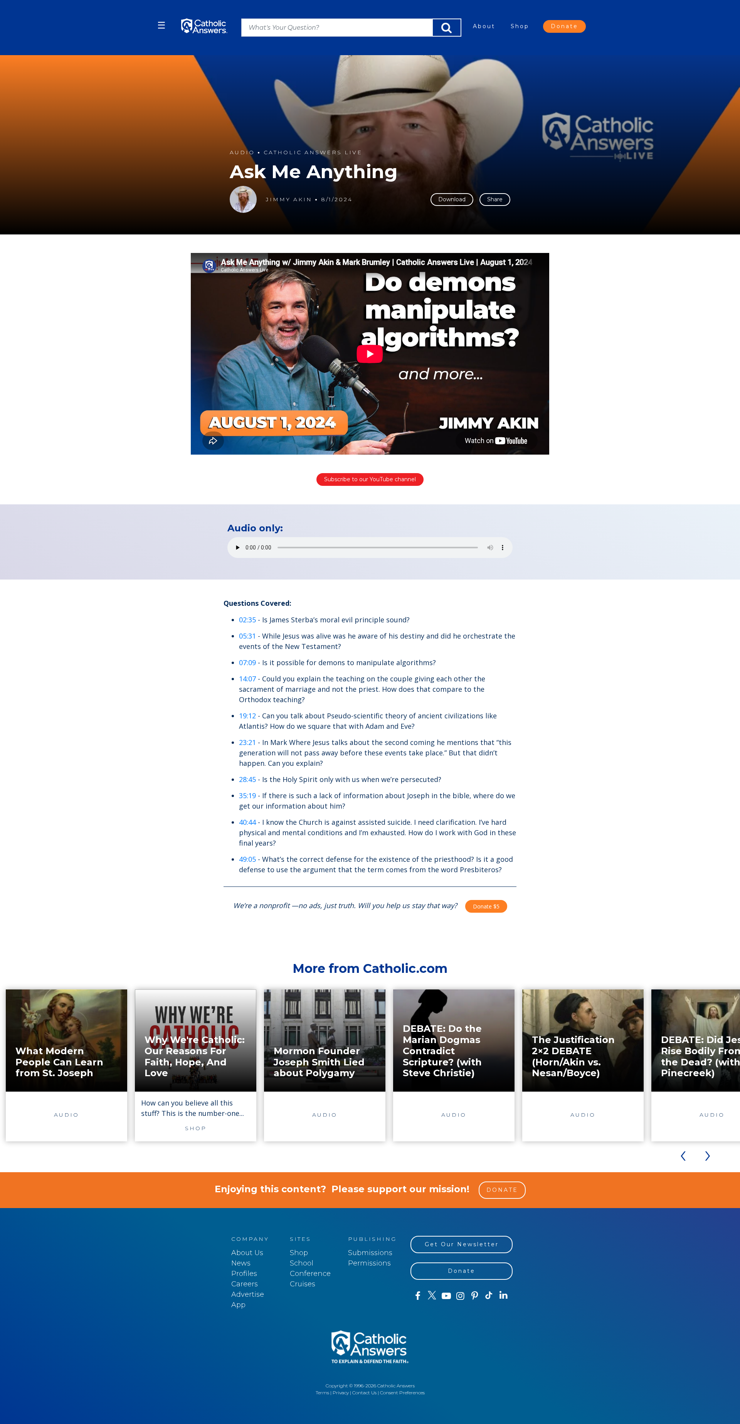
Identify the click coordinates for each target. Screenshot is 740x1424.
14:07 (247, 678)
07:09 (247, 662)
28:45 (247, 779)
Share (495, 199)
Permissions (369, 1263)
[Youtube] (446, 1296)
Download (452, 199)
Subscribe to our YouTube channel (370, 479)
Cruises (302, 1284)
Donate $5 (486, 906)
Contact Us (364, 1392)
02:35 (247, 619)
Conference (310, 1273)
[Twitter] (432, 1296)
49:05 (247, 859)
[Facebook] (417, 1296)
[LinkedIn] (503, 1295)
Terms (322, 1392)
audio (242, 152)
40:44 (247, 822)
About (484, 26)
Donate (564, 26)
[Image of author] (243, 199)
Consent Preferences (402, 1392)
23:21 (247, 742)
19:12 (247, 715)
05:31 (247, 635)
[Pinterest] (475, 1296)
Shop (520, 26)
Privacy (341, 1392)
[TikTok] (489, 1296)
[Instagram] (460, 1296)
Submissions (370, 1253)
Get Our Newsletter (462, 1244)
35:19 (247, 795)
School (301, 1263)
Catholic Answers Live (313, 152)
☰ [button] (161, 25)
